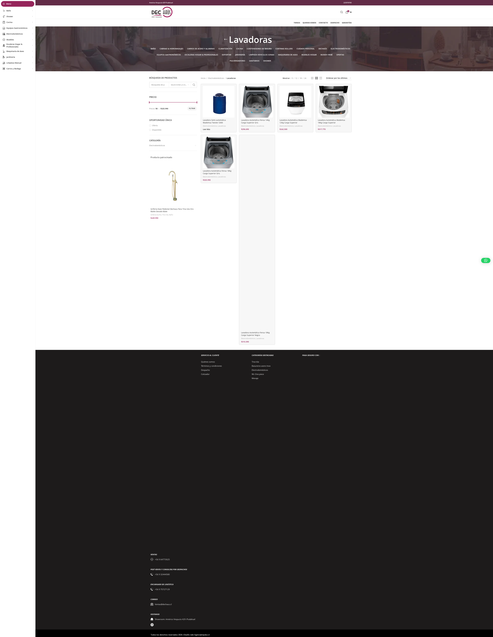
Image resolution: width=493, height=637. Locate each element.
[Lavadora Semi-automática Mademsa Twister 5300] (219, 102)
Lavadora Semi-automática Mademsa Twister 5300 (214, 121)
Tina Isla (165, 215)
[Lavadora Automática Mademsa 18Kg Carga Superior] (334, 102)
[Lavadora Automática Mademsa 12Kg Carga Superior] (295, 102)
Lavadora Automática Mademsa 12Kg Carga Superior (293, 121)
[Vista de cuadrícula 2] (312, 78)
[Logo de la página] (162, 12)
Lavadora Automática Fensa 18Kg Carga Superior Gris (217, 172)
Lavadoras (222, 126)
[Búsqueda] (341, 12)
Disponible (156, 130)
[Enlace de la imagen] (173, 450)
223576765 (347, 3)
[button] (485, 260)
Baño (171, 215)
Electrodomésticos (157, 145)
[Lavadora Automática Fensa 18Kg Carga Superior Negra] (257, 233)
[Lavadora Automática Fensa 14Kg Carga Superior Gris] (257, 102)
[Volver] (225, 39)
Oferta (155, 125)
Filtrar (192, 108)
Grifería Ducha (156, 215)
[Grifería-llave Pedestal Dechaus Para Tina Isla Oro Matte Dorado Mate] (173, 183)
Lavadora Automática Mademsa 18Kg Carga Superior (331, 121)
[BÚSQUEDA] (194, 85)
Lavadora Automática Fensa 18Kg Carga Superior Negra (255, 333)
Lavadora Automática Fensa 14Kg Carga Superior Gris (255, 121)
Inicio (203, 78)
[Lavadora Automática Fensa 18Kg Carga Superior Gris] (219, 153)
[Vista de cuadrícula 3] (321, 78)
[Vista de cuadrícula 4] (316, 78)
